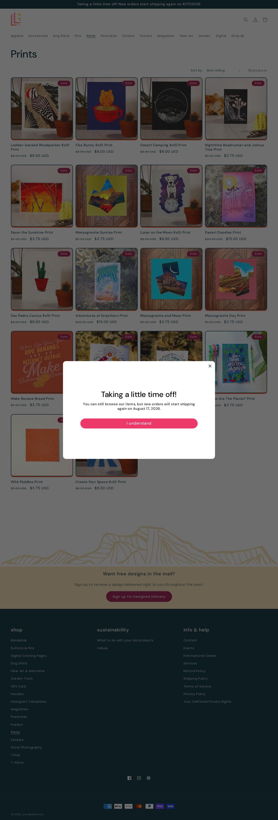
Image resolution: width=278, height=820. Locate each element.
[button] (210, 366)
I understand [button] (139, 423)
